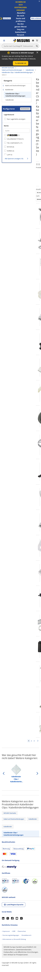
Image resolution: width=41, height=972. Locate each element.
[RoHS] (35, 881)
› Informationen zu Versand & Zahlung (14, 939)
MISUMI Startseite (8, 68)
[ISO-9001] (5, 881)
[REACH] (5, 889)
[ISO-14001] (15, 881)
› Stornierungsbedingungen (10, 935)
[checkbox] (16, 135)
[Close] (37, 52)
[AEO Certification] (25, 881)
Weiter (37, 740)
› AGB (13, 931)
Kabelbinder (30, 70)
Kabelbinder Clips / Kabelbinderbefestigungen (17, 72)
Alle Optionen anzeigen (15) (14, 159)
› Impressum (6, 931)
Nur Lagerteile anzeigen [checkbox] (16, 119)
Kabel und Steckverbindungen (12, 70)
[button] (20, 63)
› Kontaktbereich (26, 935)
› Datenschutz (21, 931)
